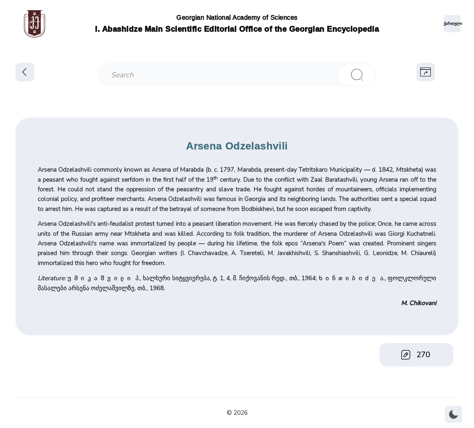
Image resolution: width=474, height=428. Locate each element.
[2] (357, 74)
